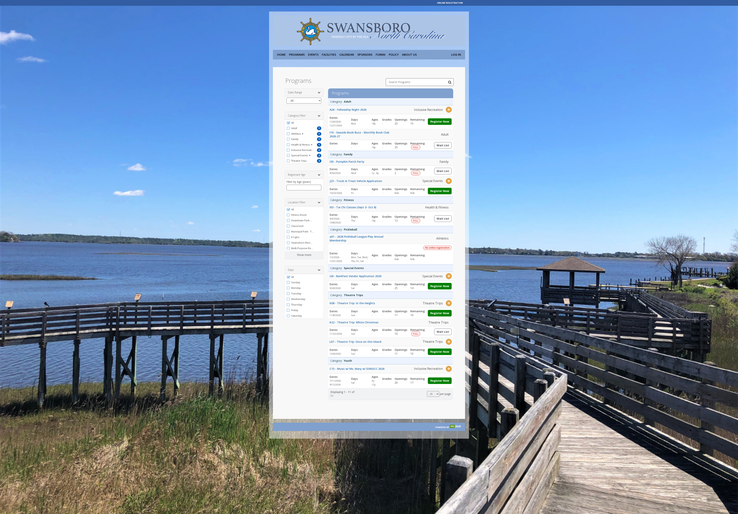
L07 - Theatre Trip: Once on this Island (355, 341)
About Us (409, 54)
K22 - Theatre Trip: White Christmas (354, 322)
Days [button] (291, 270)
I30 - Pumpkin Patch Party (347, 161)
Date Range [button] (295, 92)
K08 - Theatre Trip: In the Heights (352, 303)
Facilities (329, 54)
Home (281, 54)
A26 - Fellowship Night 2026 (348, 109)
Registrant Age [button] (296, 174)
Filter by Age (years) (298, 182)
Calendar (346, 54)
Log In (456, 54)
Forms (380, 54)
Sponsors (364, 54)
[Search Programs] (450, 82)
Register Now (439, 121)
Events (313, 54)
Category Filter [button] (297, 115)
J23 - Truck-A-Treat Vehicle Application (356, 181)
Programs (297, 54)
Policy (394, 54)
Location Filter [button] (296, 202)
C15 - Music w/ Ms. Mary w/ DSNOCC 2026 (357, 369)
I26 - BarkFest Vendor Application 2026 (355, 276)
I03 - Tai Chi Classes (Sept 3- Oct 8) (353, 207)
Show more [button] (304, 255)
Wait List (444, 146)
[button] (304, 123)
